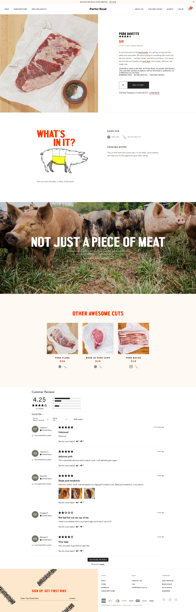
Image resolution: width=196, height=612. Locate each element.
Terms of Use (127, 605)
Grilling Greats (39, 9)
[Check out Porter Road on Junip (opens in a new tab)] (102, 564)
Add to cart (138, 85)
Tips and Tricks (155, 9)
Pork (103, 584)
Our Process (168, 580)
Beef (103, 580)
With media (78, 419)
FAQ (133, 584)
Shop (7, 9)
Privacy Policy (138, 605)
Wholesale (167, 584)
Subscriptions (108, 591)
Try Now (112, 2)
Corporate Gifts (139, 587)
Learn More (154, 93)
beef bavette (143, 52)
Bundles (105, 587)
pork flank (146, 61)
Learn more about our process (98, 258)
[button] (125, 36)
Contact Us (137, 580)
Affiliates (167, 587)
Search (170, 9)
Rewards (166, 591)
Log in (180, 9)
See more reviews (98, 560)
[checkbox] (79, 419)
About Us (139, 9)
